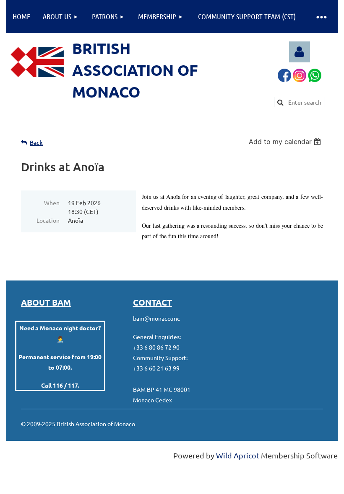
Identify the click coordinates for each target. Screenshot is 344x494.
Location (48, 220)
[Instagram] (299, 79)
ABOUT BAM (46, 302)
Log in (299, 51)
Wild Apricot (237, 455)
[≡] (321, 16)
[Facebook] (284, 79)
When (52, 202)
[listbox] (286, 141)
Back (36, 143)
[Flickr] (314, 79)
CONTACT (152, 302)
